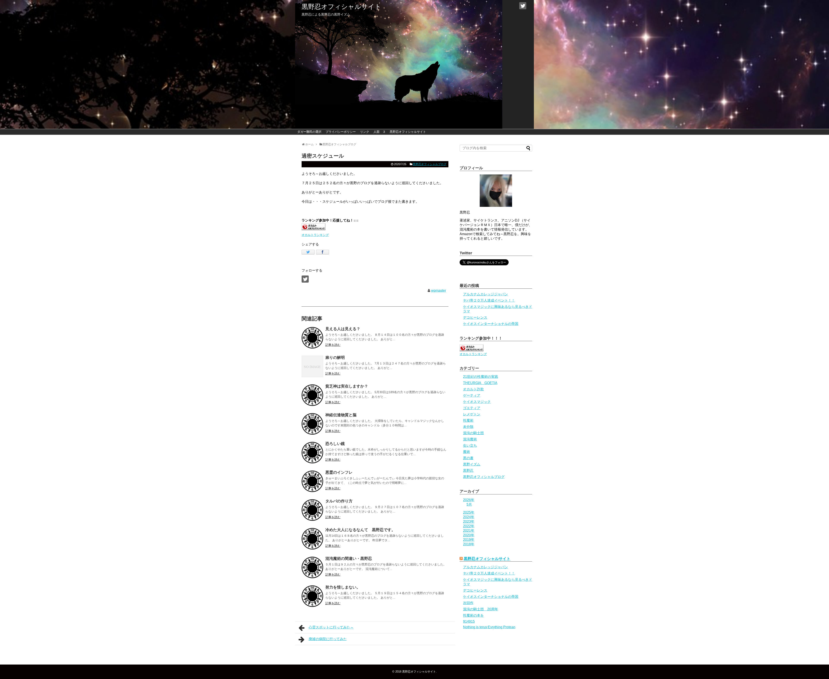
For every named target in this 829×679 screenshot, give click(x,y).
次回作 (468, 603)
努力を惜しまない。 (342, 587)
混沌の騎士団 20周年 (480, 609)
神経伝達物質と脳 (340, 415)
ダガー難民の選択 (309, 131)
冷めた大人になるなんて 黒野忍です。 (360, 530)
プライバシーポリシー (341, 131)
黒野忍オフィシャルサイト (341, 6)
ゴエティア (471, 408)
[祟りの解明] (312, 366)
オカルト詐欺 (473, 389)
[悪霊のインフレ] (312, 481)
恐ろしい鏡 (335, 444)
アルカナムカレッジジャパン (485, 294)
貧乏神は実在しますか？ (346, 386)
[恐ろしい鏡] (312, 452)
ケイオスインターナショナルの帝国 (490, 324)
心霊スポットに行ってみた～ (331, 627)
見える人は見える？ (342, 329)
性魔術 (468, 420)
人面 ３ (379, 131)
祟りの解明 (335, 357)
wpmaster (438, 290)
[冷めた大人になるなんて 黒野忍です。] (312, 538)
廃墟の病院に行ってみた (328, 639)
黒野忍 (468, 470)
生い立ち (470, 445)
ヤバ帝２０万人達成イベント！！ (489, 300)
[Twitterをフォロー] (522, 5)
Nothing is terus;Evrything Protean (489, 627)
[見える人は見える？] (312, 337)
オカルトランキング (315, 235)
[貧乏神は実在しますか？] (312, 395)
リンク (364, 131)
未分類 (468, 427)
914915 (469, 621)
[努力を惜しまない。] (312, 596)
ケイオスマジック (477, 402)
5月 (469, 504)
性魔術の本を (473, 615)
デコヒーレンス (475, 317)
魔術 (466, 452)
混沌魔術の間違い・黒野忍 (348, 558)
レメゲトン (471, 414)
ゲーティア (471, 395)
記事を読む (332, 345)
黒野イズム (471, 464)
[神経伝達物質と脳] (312, 424)
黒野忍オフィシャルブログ (429, 164)
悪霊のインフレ (339, 472)
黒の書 (468, 458)
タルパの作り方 (339, 501)
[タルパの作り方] (312, 510)
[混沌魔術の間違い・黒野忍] (312, 567)
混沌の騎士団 (473, 433)
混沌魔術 (470, 439)
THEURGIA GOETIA (480, 383)
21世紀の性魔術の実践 (480, 376)
